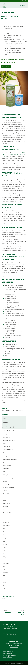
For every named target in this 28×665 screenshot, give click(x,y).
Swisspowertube (14, 647)
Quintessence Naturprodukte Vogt (14, 643)
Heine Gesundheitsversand (9, 655)
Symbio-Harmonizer (7, 653)
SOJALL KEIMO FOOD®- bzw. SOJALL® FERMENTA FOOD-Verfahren (14, 154)
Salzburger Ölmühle (7, 657)
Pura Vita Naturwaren (8, 651)
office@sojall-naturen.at (12, 636)
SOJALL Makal (21, 264)
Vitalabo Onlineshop (14, 645)
